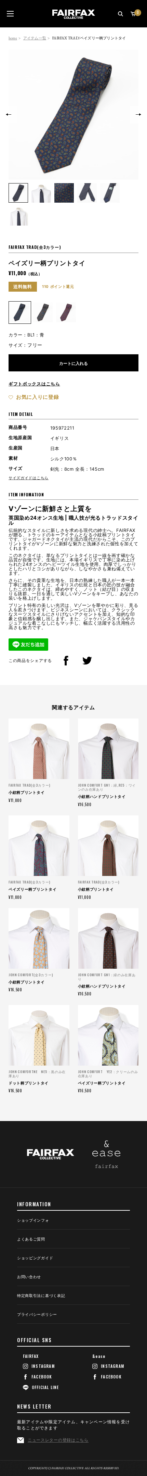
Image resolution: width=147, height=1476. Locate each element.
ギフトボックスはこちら (34, 383)
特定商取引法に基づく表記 (41, 1296)
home (13, 38)
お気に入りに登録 (37, 396)
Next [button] (138, 114)
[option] (73, 115)
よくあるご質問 (31, 1239)
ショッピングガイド (35, 1258)
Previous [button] (8, 114)
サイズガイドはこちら (29, 477)
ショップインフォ (33, 1221)
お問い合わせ (29, 1277)
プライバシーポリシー (37, 1315)
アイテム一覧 (34, 38)
